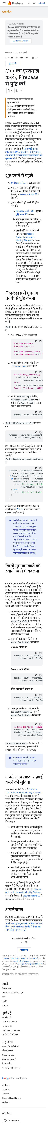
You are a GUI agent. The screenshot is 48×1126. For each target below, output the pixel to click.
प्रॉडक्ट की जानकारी (9, 1059)
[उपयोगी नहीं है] (37, 58)
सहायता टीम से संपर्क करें (10, 1046)
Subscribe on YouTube (11, 1030)
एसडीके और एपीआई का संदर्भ (12, 993)
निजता (9, 1113)
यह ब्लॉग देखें (6, 1017)
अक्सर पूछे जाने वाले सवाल (11, 1068)
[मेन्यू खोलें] (4, 3)
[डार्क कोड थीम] (36, 341)
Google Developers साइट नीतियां (30, 964)
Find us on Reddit (9, 1021)
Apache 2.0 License (21, 961)
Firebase (8, 52)
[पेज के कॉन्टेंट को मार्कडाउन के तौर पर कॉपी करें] (17, 90)
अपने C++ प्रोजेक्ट (18, 183)
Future (20, 509)
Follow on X (7, 1026)
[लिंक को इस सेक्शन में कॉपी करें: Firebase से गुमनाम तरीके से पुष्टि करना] (37, 298)
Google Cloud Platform (11, 1098)
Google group (8, 1055)
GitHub (5, 1005)
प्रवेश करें (42, 3)
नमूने (3, 997)
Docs (18, 52)
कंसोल (27, 194)
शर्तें (3, 1113)
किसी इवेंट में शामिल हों (10, 1034)
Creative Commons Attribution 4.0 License (19, 958)
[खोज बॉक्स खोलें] (29, 3)
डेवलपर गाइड (6, 988)
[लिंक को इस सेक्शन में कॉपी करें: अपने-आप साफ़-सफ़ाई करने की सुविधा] (32, 782)
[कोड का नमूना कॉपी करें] (40, 341)
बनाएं (25, 52)
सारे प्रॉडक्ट (6, 1102)
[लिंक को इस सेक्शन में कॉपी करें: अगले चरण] (25, 910)
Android (5, 1085)
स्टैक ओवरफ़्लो (7, 1050)
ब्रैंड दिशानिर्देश (6, 1063)
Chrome (5, 1089)
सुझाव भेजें (12, 63)
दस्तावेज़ (6, 11)
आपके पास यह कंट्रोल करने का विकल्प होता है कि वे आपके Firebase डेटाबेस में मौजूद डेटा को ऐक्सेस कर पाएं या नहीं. (24, 926)
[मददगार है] (33, 58)
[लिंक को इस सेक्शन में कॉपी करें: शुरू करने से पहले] (35, 176)
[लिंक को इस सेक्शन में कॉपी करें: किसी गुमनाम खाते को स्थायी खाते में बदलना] (8, 576)
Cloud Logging (30, 895)
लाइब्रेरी (4, 1001)
